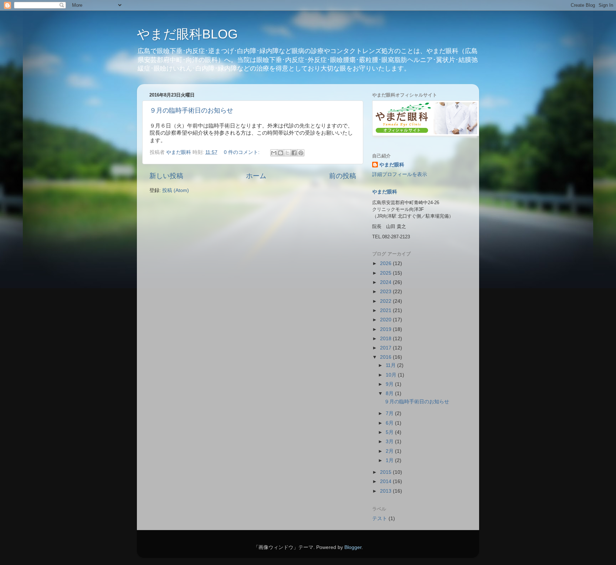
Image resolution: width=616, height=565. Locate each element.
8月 (390, 393)
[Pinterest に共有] (300, 152)
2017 (386, 348)
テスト (379, 518)
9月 (390, 384)
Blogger (352, 547)
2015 (386, 472)
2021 (386, 310)
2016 (386, 357)
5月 (390, 432)
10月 (392, 375)
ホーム (256, 176)
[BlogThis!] (280, 152)
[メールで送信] (273, 152)
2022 (386, 301)
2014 (386, 481)
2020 (386, 319)
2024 (386, 282)
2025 (386, 273)
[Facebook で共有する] (294, 152)
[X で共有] (287, 152)
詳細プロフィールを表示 (399, 174)
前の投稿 (342, 176)
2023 (386, 291)
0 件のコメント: (242, 152)
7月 (390, 413)
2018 (386, 338)
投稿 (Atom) (175, 190)
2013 (386, 491)
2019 (386, 329)
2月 (390, 451)
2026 (386, 263)
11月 (391, 365)
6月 (390, 423)
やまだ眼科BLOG (187, 34)
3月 (390, 441)
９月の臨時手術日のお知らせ (191, 110)
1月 (390, 460)
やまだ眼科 (391, 164)
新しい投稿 (166, 176)
